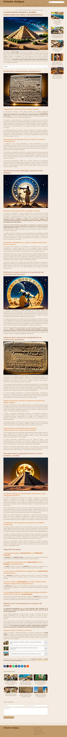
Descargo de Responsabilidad (39, 733)
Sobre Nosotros (36, 5)
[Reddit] (27, 666)
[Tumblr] (16, 666)
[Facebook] (4, 666)
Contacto (43, 5)
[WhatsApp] (13, 666)
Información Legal (37, 727)
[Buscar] (63, 2)
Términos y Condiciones (38, 728)
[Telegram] (22, 666)
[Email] (25, 666)
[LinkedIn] (19, 666)
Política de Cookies (37, 730)
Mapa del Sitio (36, 734)
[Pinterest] (10, 666)
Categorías (28, 5)
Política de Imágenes (38, 731)
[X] (7, 666)
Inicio (23, 5)
